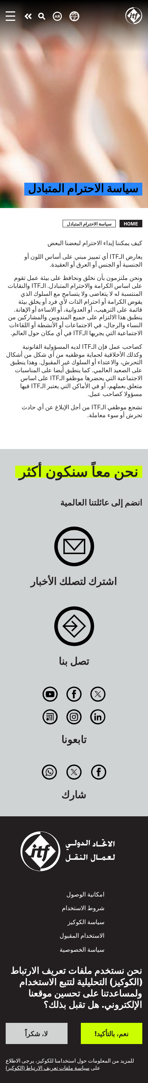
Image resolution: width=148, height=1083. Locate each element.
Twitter (98, 694)
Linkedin (98, 716)
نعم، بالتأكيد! (111, 1033)
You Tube (50, 694)
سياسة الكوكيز (86, 921)
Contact (74, 630)
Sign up (74, 550)
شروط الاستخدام (83, 907)
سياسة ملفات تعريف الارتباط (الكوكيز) (48, 1068)
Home (131, 224)
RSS (50, 716)
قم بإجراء (28, 16)
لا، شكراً (36, 1033)
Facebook (74, 694)
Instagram (74, 716)
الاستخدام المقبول (82, 935)
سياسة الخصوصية (82, 949)
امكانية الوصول (85, 893)
